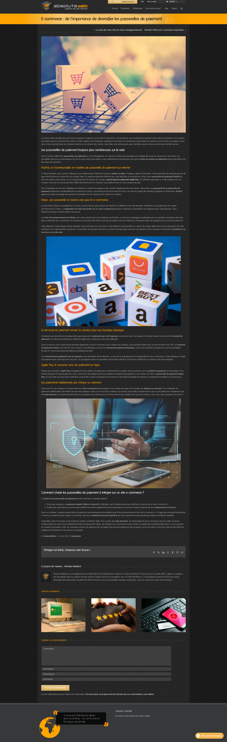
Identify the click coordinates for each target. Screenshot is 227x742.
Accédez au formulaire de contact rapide (132, 716)
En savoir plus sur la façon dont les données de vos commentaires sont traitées (120, 694)
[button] (181, 8)
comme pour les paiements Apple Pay (122, 179)
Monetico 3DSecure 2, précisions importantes (164, 30)
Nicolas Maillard (50, 536)
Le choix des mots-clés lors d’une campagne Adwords (119, 30)
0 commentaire (75, 536)
